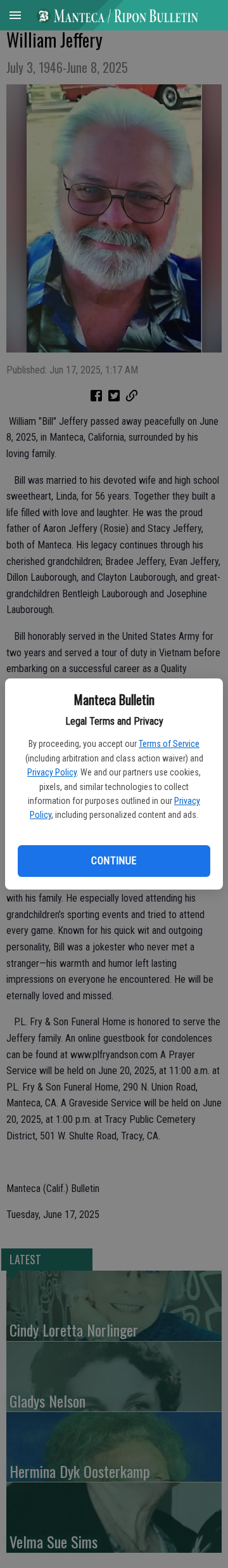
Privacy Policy (52, 772)
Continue (113, 861)
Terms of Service (169, 744)
